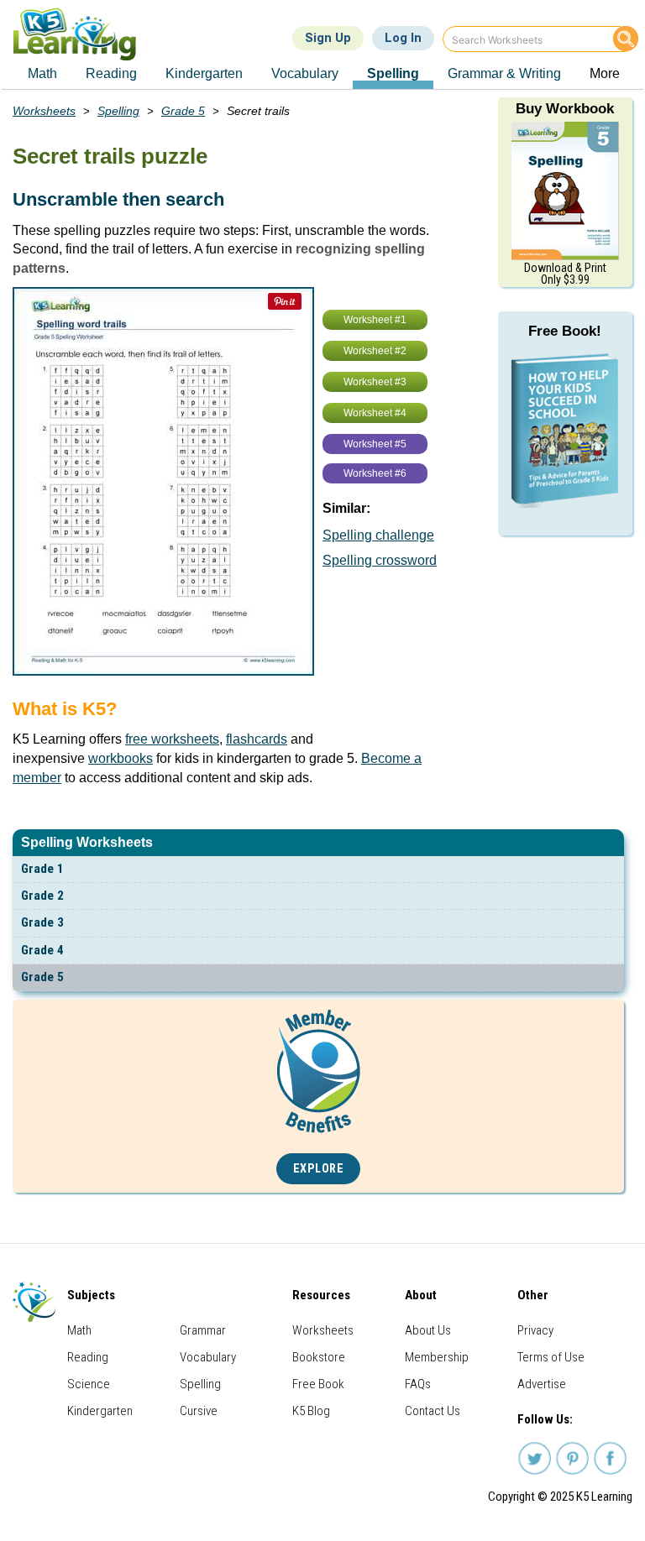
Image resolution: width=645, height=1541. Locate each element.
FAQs (418, 1384)
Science (88, 1384)
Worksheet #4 (374, 413)
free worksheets (172, 739)
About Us (428, 1330)
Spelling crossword (379, 560)
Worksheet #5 (374, 444)
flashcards (256, 739)
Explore (318, 1169)
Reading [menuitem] (111, 73)
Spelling (118, 111)
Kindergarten (100, 1410)
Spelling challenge (378, 535)
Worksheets (44, 111)
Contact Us (432, 1410)
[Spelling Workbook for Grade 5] (565, 189)
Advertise (541, 1384)
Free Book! (564, 331)
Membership (437, 1357)
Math (79, 1330)
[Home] (81, 34)
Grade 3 (42, 922)
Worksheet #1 (374, 320)
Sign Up (328, 37)
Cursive (199, 1410)
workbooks (120, 758)
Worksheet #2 (374, 351)
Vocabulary (208, 1357)
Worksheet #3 (374, 382)
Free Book (318, 1384)
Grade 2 (42, 895)
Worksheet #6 (374, 473)
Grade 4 (42, 950)
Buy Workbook (565, 109)
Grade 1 (42, 868)
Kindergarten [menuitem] (204, 73)
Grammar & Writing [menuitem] (504, 73)
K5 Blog (311, 1410)
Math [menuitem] (42, 73)
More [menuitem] (605, 73)
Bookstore (318, 1357)
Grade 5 (42, 977)
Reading (87, 1357)
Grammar (203, 1330)
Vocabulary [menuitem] (304, 73)
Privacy (535, 1330)
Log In (403, 37)
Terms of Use (551, 1357)
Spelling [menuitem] (393, 73)
